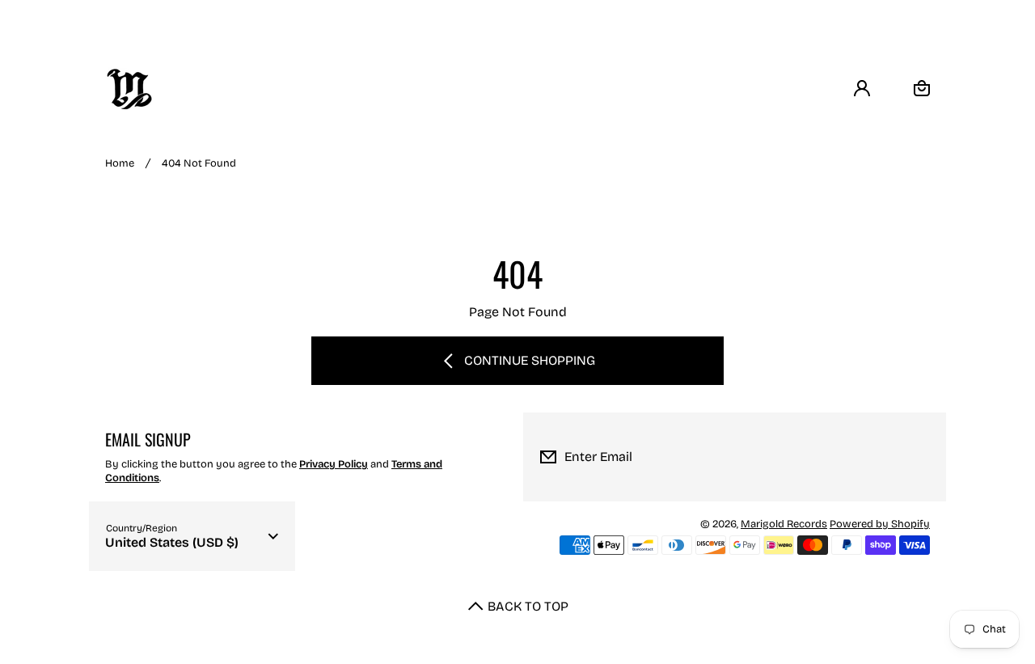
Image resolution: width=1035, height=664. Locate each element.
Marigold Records (784, 524)
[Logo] (129, 89)
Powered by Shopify (880, 524)
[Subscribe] (921, 456)
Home (119, 163)
